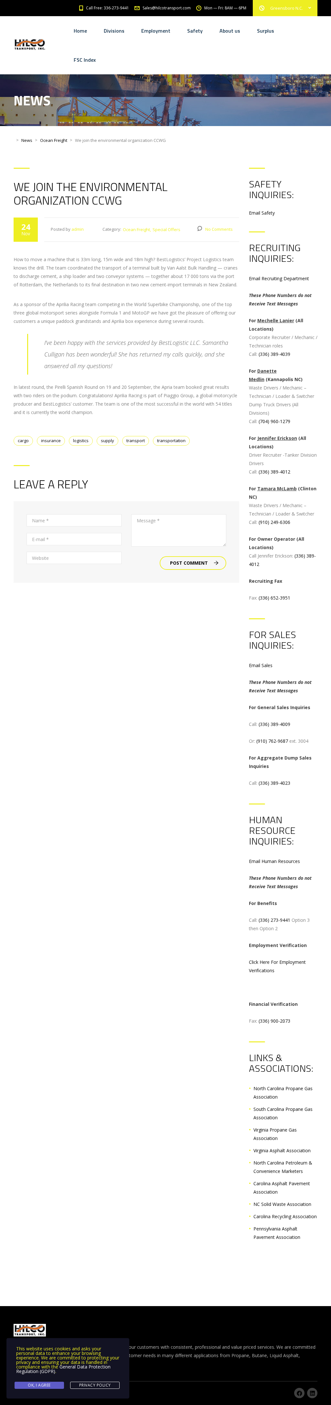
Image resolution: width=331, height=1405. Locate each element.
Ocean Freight (136, 229)
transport (135, 440)
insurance (51, 440)
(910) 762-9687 (272, 741)
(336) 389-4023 (274, 783)
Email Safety (262, 213)
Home (80, 31)
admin (77, 229)
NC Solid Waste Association (282, 1204)
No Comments (219, 229)
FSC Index (85, 60)
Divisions (114, 31)
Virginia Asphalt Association (282, 1150)
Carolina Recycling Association (285, 1216)
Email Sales (260, 665)
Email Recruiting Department (279, 278)
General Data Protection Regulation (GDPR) (63, 1369)
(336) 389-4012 (274, 472)
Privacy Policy (95, 1385)
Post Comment (189, 563)
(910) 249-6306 (274, 522)
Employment (155, 31)
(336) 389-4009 (274, 724)
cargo (23, 440)
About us (229, 31)
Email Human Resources (274, 861)
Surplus (265, 31)
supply (107, 440)
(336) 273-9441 (274, 920)
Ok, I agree (39, 1385)
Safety (195, 31)
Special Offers (166, 229)
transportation (171, 440)
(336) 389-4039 (274, 354)
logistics (81, 440)
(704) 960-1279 (274, 421)
